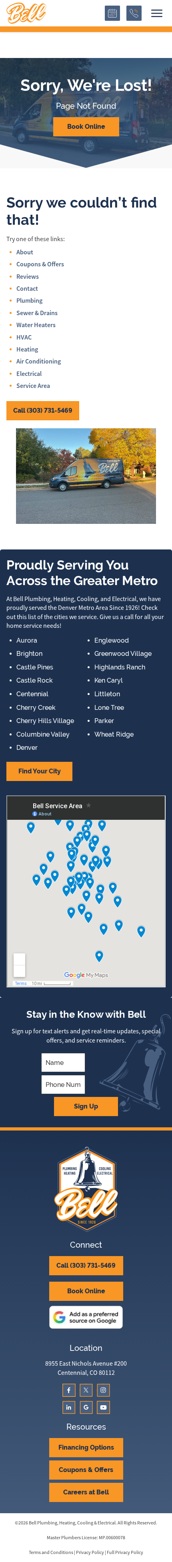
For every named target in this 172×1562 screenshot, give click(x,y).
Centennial (32, 694)
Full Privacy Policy (125, 1552)
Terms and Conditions (51, 1552)
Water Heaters (36, 325)
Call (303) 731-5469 (42, 410)
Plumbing (29, 300)
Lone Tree (109, 707)
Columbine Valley (43, 734)
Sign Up (86, 1106)
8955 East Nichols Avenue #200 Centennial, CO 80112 (86, 1368)
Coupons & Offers (40, 264)
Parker (104, 721)
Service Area (33, 386)
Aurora (26, 640)
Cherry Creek (36, 707)
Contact (27, 288)
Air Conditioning (38, 361)
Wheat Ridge (114, 734)
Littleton (107, 694)
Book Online (86, 126)
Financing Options (86, 1447)
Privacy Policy (90, 1552)
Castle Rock (34, 680)
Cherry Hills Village (45, 721)
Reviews (27, 276)
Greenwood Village (123, 653)
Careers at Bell (86, 1492)
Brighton (29, 653)
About (24, 252)
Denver (27, 747)
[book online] (112, 13)
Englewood (111, 640)
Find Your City (39, 771)
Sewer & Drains (37, 313)
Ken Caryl (108, 680)
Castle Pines (34, 667)
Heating (27, 349)
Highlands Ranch (119, 667)
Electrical (29, 374)
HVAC (24, 337)
